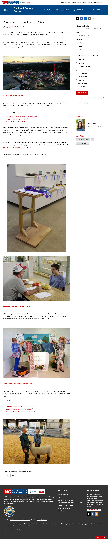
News (4, 18)
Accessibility (17, 530)
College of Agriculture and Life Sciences (70, 503)
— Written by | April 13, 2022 (14, 26)
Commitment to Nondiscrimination (20, 520)
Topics (90, 2)
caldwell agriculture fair (82, 143)
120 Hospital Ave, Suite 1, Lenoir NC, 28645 (57, 10)
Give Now (61, 511)
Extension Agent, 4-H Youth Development (95, 126)
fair (92, 139)
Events (74, 2)
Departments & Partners (65, 500)
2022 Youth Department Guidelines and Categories (21, 117)
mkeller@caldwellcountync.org (12, 147)
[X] (89, 514)
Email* (78, 32)
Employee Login (100, 537)
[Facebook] (92, 514)
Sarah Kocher (13, 26)
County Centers (81, 2)
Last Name (79, 46)
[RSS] (96, 514)
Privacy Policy (84, 103)
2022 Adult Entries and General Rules (17, 121)
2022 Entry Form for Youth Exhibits (16, 119)
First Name (79, 39)
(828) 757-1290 (80, 10)
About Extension (63, 494)
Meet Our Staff (65, 2)
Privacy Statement (42, 520)
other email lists (90, 97)
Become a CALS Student (65, 505)
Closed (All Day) (97, 10)
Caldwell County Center (23, 10)
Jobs (59, 497)
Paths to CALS (98, 2)
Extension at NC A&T (64, 508)
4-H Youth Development (82, 139)
